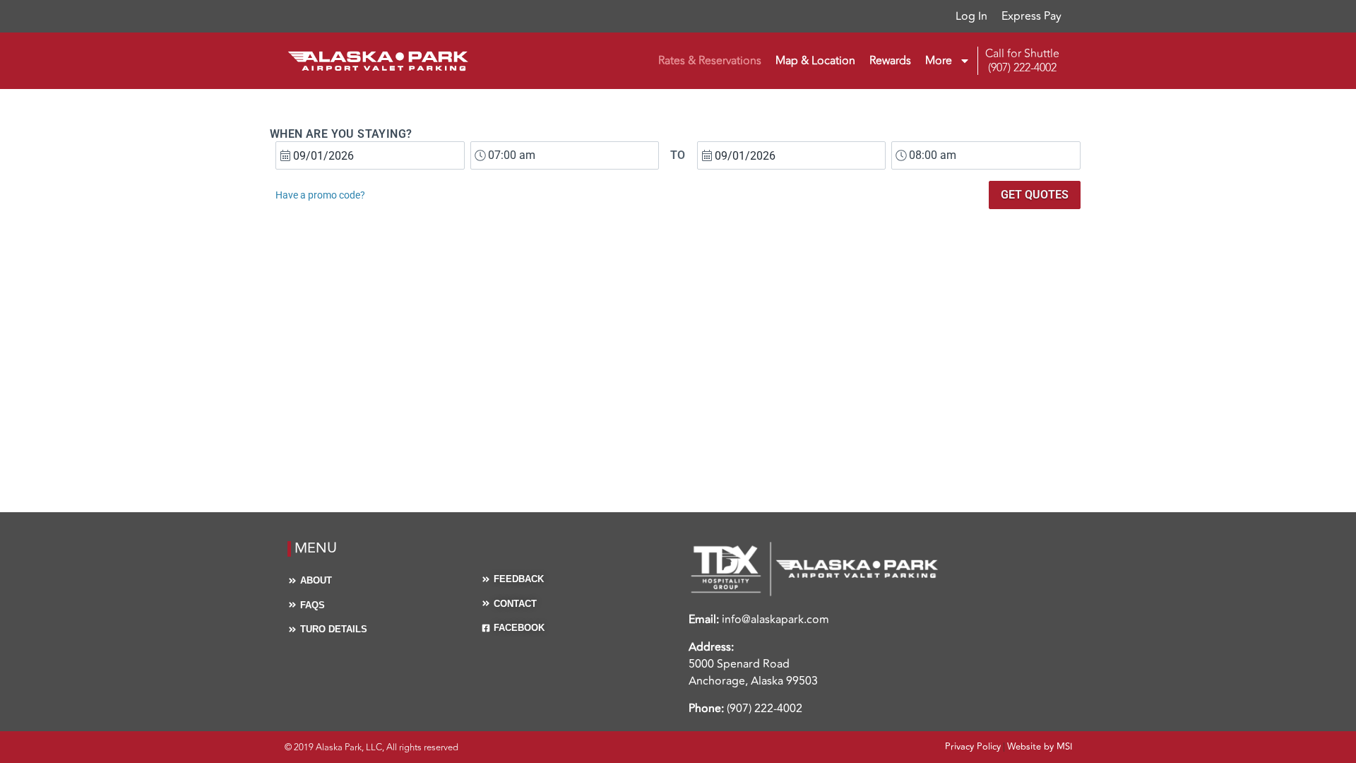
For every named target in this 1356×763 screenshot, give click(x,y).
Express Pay (1031, 16)
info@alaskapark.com (775, 619)
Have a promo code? (320, 195)
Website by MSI (1039, 747)
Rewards (890, 60)
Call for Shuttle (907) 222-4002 (1022, 60)
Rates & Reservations (709, 60)
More (938, 60)
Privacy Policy (973, 747)
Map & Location (815, 60)
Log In (971, 16)
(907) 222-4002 (764, 708)
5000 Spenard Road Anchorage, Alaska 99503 (753, 673)
